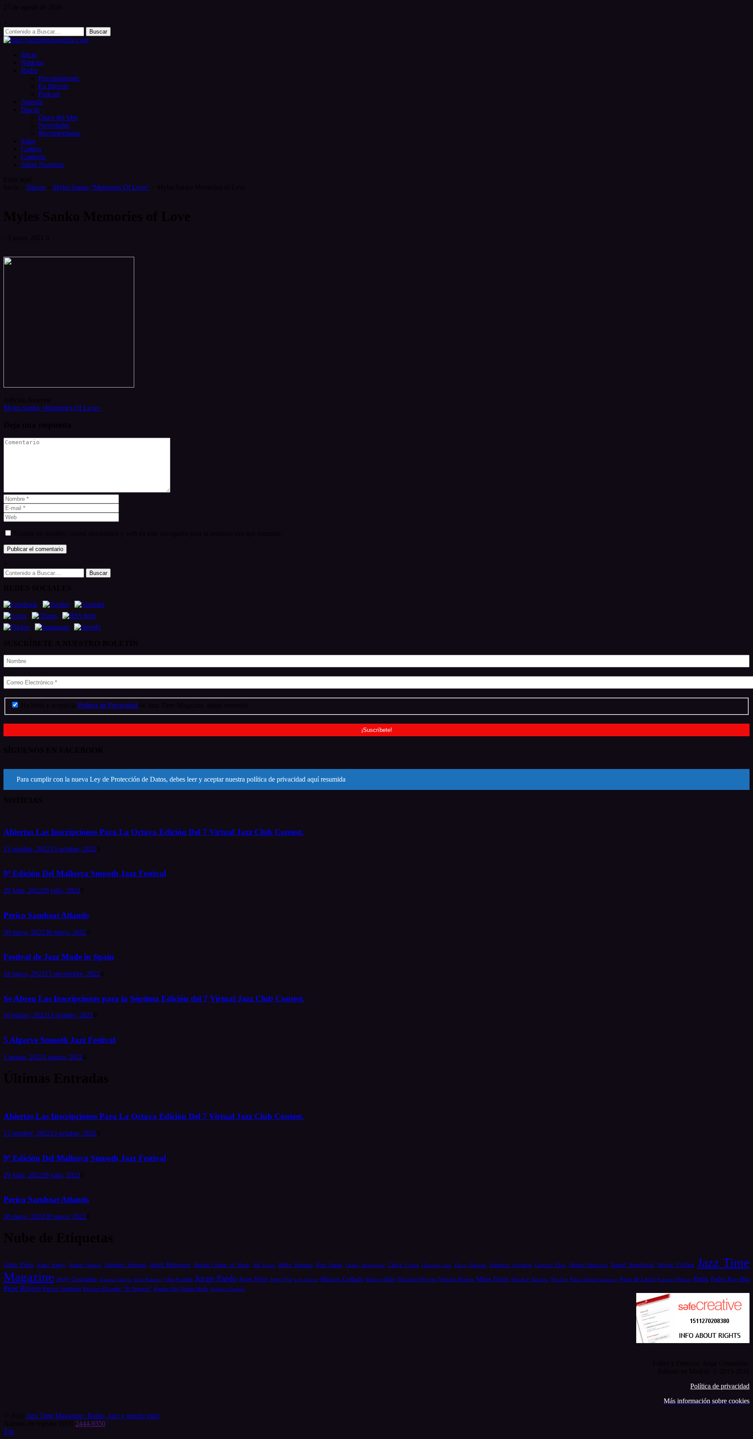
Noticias (32, 62)
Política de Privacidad (108, 705)
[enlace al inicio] (45, 40)
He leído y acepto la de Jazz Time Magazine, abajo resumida (133, 705)
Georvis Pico (550, 1265)
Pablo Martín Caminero (593, 1279)
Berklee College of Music (222, 1265)
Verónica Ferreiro (227, 1289)
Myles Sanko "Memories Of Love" (101, 187)
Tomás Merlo (194, 1289)
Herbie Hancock (588, 1265)
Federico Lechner (510, 1265)
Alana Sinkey (51, 1265)
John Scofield (178, 1280)
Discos (30, 109)
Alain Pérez (18, 1264)
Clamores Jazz (436, 1265)
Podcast (49, 94)
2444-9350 (90, 1423)
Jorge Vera (281, 1279)
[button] (376, 779)
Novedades (53, 125)
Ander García (85, 1265)
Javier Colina (675, 1264)
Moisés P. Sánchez (529, 1279)
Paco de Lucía (637, 1279)
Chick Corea (403, 1265)
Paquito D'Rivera (674, 1279)
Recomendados (59, 133)
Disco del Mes (58, 117)
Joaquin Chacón (115, 1279)
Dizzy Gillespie (470, 1265)
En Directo (53, 86)
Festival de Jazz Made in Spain (58, 956)
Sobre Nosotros (42, 164)
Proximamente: (59, 78)
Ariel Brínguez (170, 1264)
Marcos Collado (342, 1279)
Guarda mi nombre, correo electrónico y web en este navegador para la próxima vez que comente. (148, 533)
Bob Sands (329, 1265)
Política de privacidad (720, 1386)
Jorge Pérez (253, 1279)
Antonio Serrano (125, 1264)
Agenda (32, 101)
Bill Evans (264, 1265)
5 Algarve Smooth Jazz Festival (59, 1039)
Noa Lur (559, 1280)
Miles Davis (492, 1279)
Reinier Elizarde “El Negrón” (117, 1289)
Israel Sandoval (632, 1264)
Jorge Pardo (216, 1278)
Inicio (29, 54)
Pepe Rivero (22, 1288)
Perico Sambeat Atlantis (46, 915)
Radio (29, 70)
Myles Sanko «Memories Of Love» (52, 408)
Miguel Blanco (456, 1279)
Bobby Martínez (295, 1265)
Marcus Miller (381, 1280)
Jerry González (77, 1279)
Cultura (31, 149)
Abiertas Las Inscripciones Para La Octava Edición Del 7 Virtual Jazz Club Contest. (153, 832)
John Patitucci (148, 1279)
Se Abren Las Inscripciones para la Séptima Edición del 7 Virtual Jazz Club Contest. (154, 998)
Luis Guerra (306, 1279)
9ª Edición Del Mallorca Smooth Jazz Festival (84, 873)
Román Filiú (166, 1289)
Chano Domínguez (365, 1265)
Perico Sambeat (62, 1289)
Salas (28, 141)
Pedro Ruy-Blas (730, 1279)
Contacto (33, 156)
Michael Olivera (417, 1279)
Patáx (701, 1279)
